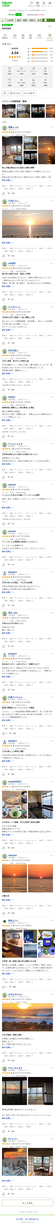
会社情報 (19, 1219)
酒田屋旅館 (6, 28)
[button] (9, 111)
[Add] (50, 26)
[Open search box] (5, 93)
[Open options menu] (51, 127)
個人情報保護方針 (32, 1219)
